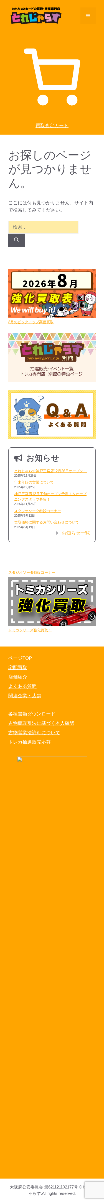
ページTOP (20, 658)
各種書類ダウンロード (31, 714)
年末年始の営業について (34, 482)
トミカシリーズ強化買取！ (30, 630)
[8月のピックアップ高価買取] (52, 294)
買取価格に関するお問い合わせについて (46, 522)
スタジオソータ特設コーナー (37, 511)
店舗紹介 (17, 677)
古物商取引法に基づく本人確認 (41, 723)
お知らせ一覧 (76, 533)
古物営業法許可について (34, 732)
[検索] (16, 240)
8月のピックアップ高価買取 (31, 322)
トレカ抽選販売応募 (29, 742)
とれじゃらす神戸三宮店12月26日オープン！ (50, 471)
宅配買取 (17, 667)
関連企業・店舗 (24, 695)
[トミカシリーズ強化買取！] (52, 602)
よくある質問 (22, 686)
